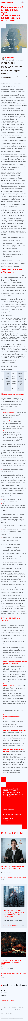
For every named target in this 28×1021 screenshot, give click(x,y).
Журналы (4, 992)
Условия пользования (6, 1016)
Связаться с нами (8, 1000)
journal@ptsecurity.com (18, 1007)
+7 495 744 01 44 (5, 1007)
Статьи (3, 990)
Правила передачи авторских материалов (12, 1018)
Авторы (3, 995)
